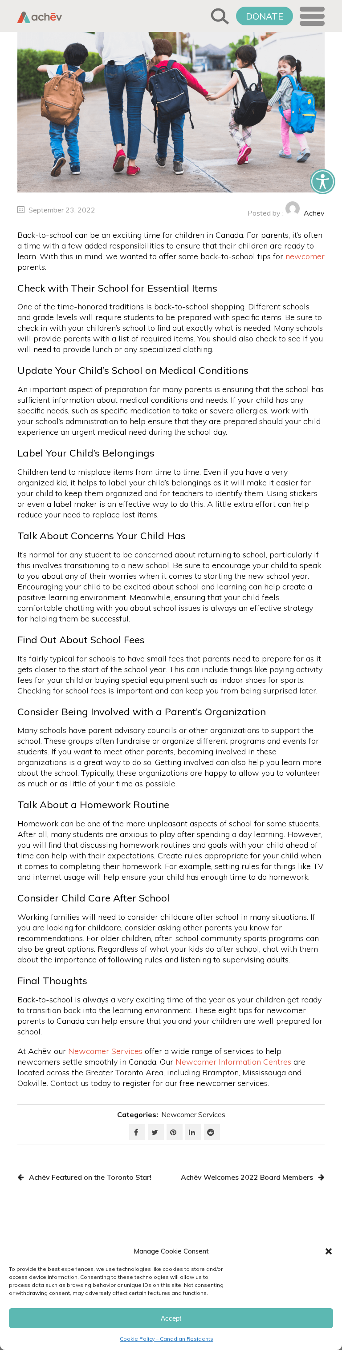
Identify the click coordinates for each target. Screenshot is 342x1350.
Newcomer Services (193, 1114)
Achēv (314, 212)
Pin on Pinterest (175, 1132)
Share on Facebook (137, 1132)
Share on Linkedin (193, 1132)
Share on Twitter (156, 1132)
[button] (328, 1251)
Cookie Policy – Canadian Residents (166, 1338)
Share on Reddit (212, 1132)
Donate (264, 16)
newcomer (305, 256)
